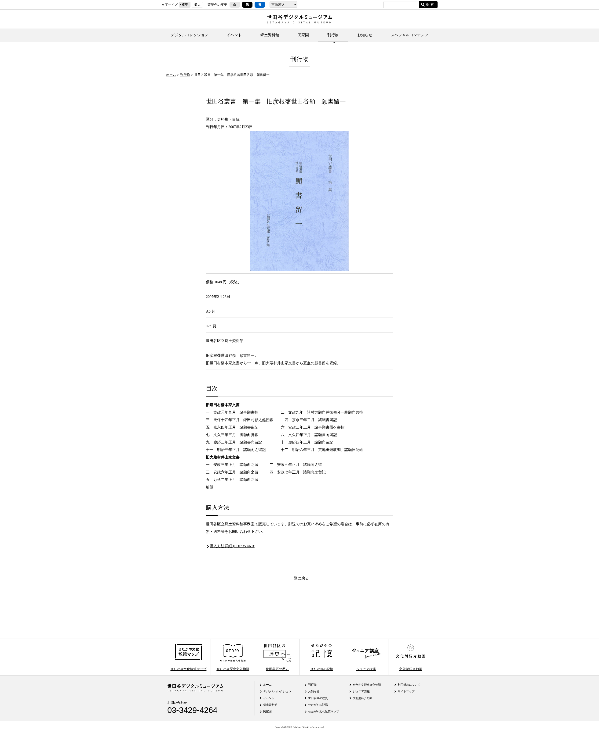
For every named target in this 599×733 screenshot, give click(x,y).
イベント (234, 35)
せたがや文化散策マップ (188, 668)
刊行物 (333, 35)
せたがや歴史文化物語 (232, 668)
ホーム (171, 75)
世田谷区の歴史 (277, 668)
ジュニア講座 (366, 668)
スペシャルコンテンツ (409, 35)
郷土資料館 (269, 35)
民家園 (303, 35)
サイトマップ (406, 691)
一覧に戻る (299, 578)
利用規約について (409, 684)
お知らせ (364, 35)
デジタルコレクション (189, 35)
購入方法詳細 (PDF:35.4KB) (232, 546)
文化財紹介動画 (410, 668)
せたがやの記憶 (321, 668)
